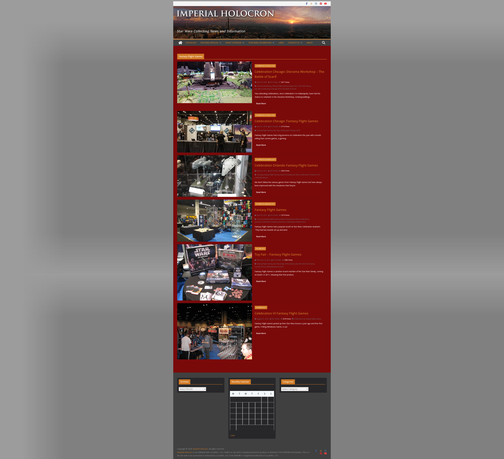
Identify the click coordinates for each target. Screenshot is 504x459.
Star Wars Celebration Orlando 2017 (306, 175)
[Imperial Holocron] (252, 7)
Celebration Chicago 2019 (265, 66)
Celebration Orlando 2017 (265, 159)
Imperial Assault (286, 175)
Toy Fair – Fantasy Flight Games (278, 254)
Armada (260, 175)
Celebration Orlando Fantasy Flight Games (286, 165)
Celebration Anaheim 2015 (265, 204)
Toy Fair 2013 (260, 249)
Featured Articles (209, 42)
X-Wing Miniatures (261, 177)
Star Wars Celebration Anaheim (266, 222)
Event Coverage (233, 42)
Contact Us (293, 42)
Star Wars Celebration (259, 42)
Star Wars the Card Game (304, 264)
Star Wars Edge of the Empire (284, 264)
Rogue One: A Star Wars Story (299, 86)
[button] (219, 43)
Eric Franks (274, 82)
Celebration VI (261, 307)
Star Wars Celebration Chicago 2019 (268, 89)
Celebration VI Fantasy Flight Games (281, 313)
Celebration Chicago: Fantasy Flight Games (286, 121)
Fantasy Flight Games (280, 86)
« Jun (232, 435)
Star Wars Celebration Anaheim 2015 (292, 222)
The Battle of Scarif (289, 89)
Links (281, 42)
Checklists (191, 42)
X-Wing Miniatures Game (274, 267)
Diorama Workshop (264, 86)
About (309, 42)
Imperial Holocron (184, 452)
